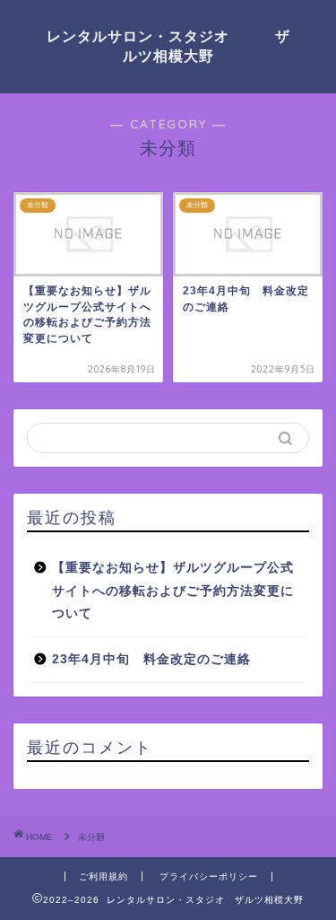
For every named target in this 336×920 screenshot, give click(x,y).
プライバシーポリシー (208, 876)
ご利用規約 (103, 876)
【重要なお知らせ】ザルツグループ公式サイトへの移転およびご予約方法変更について (173, 590)
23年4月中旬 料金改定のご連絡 (151, 659)
